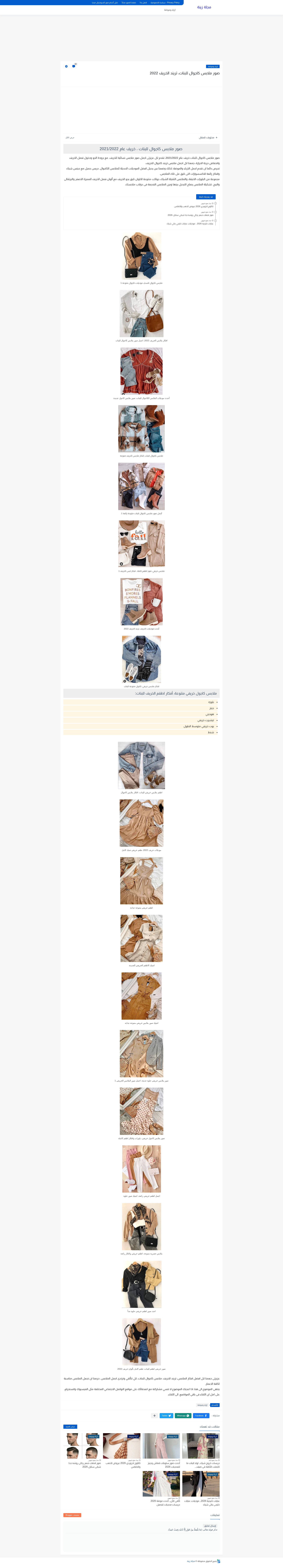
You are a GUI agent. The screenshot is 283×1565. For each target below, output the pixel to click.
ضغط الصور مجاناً (129, 2)
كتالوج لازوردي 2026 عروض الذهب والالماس (193, 206)
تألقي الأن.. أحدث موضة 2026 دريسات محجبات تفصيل (165, 1503)
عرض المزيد (70, 1426)
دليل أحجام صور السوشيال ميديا (105, 2)
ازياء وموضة (169, 10)
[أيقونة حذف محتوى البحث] (63, 3)
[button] (201, 1415)
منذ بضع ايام (213, 1460)
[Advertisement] (141, 38)
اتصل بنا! (143, 2)
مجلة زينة (204, 7)
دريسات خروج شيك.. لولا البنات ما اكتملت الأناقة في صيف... (203, 1465)
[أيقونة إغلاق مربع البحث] (73, 3)
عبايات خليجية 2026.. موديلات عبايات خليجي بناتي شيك (190, 223)
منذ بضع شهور (206, 203)
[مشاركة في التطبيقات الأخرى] (154, 1415)
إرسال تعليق (210, 1526)
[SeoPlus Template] (218, 1561)
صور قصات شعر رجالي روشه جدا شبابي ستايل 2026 (190, 215)
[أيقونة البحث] (68, 3)
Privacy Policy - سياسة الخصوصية (165, 2)
